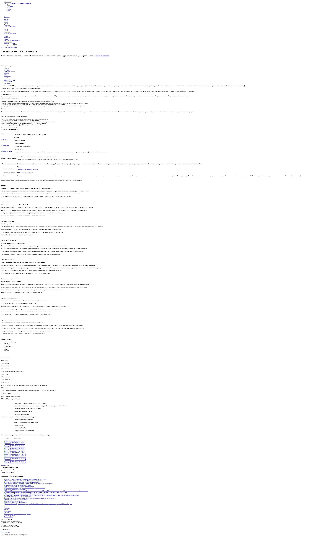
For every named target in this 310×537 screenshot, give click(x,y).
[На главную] (7, 2)
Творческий (7, 83)
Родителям (10, 6)
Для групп (7, 25)
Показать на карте (102, 56)
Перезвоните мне (5, 532)
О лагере (6, 68)
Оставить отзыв (5, 465)
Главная (6, 36)
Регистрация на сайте (10, 26)
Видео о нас (7, 76)
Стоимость (9, 71)
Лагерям (9, 7)
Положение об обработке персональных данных (17, 514)
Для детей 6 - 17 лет (9, 43)
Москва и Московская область (12, 40)
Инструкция (7, 511)
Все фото (6, 73)
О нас (8, 5)
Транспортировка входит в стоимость (27, 169)
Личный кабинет (8, 517)
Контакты (6, 512)
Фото (5, 74)
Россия (6, 39)
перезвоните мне (26, 3)
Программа (7, 70)
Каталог (9, 9)
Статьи (6, 23)
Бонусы (6, 22)
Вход (8, 10)
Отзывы (6, 77)
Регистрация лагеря (9, 515)
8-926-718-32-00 (8, 3)
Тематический (8, 42)
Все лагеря (7, 37)
